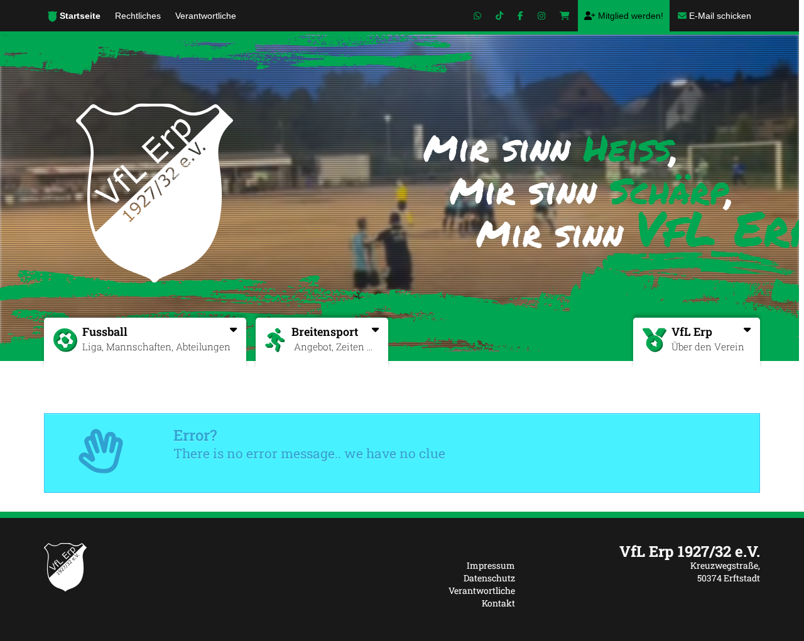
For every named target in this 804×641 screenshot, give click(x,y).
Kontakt (498, 603)
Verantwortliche (481, 590)
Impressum (491, 565)
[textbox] (647, 551)
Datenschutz (489, 578)
